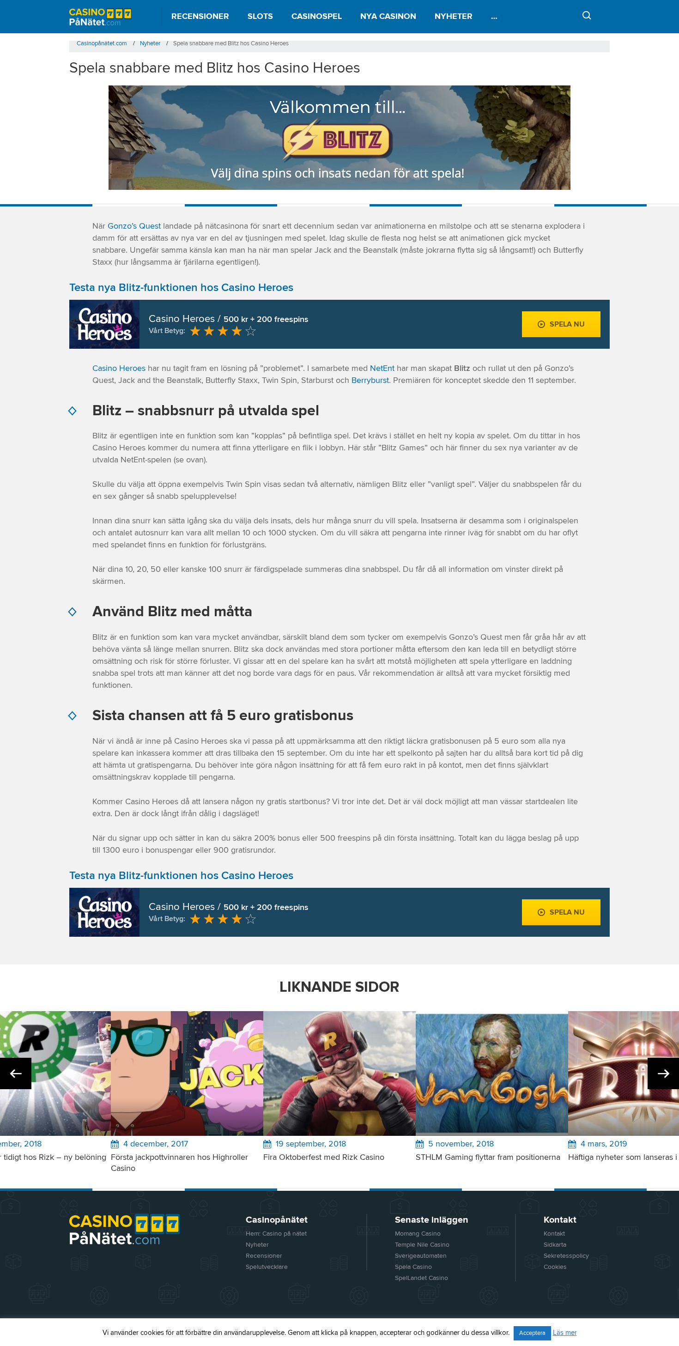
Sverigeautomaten (421, 1256)
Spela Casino (413, 1267)
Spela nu (567, 324)
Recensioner (200, 16)
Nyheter (454, 16)
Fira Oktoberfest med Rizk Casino (323, 1157)
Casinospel (316, 16)
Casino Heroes (119, 368)
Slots (260, 16)
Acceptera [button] (532, 1333)
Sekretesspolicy (566, 1256)
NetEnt (382, 368)
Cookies (555, 1267)
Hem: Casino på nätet (276, 1234)
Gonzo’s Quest (134, 226)
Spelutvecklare (267, 1267)
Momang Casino (418, 1234)
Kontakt (554, 1234)
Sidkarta (555, 1245)
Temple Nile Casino (422, 1245)
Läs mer (565, 1332)
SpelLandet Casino (421, 1278)
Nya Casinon (388, 16)
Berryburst (370, 380)
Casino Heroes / (229, 319)
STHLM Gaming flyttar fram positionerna (488, 1157)
